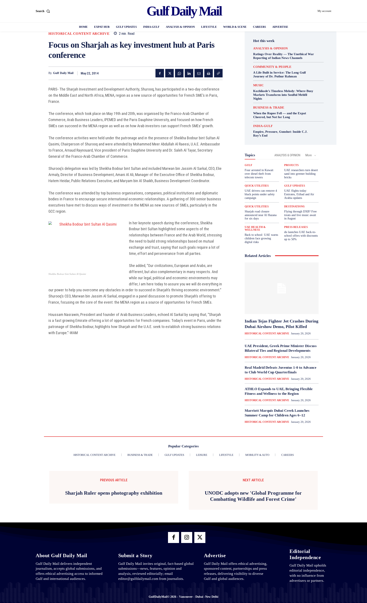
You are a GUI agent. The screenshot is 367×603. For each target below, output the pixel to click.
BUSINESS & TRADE (268, 107)
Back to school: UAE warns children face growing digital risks (261, 238)
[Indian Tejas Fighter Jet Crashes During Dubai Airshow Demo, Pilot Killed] (282, 288)
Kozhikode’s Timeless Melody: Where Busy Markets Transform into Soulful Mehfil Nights (283, 94)
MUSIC (258, 85)
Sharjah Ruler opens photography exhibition (113, 493)
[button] (44, 11)
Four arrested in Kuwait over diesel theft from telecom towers (259, 174)
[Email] (199, 73)
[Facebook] (159, 73)
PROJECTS (291, 165)
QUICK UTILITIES (257, 185)
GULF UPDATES (294, 185)
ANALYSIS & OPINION (270, 48)
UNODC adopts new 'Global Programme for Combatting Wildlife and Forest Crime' (253, 496)
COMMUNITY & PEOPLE (272, 66)
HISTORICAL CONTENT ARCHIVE (78, 33)
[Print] (208, 73)
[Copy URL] (218, 73)
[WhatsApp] (179, 73)
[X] (169, 73)
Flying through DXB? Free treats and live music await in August (300, 215)
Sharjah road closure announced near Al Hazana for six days (261, 215)
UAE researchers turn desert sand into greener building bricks (301, 174)
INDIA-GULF (263, 126)
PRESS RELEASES (296, 227)
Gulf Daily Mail (63, 73)
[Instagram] (186, 537)
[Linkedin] (189, 73)
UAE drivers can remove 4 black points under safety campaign (261, 194)
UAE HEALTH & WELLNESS (255, 228)
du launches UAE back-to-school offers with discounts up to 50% (301, 235)
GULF (248, 165)
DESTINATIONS (294, 206)
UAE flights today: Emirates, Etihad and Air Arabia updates (299, 194)
